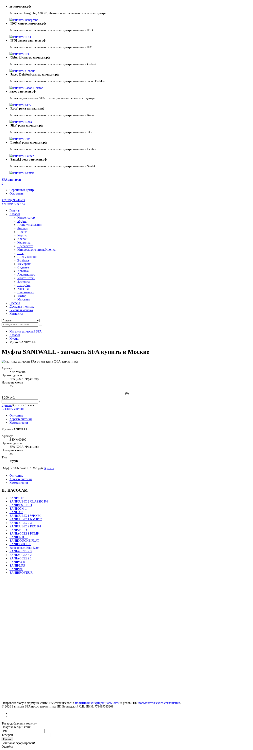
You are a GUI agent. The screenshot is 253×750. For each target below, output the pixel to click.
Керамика (23, 242)
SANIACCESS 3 (20, 551)
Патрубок (23, 285)
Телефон (7, 735)
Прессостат (25, 246)
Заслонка (23, 281)
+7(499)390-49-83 (13, 200)
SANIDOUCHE (20, 544)
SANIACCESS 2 (20, 554)
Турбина (23, 260)
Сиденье (23, 267)
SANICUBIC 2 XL (21, 522)
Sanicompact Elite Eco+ (24, 547)
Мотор (21, 296)
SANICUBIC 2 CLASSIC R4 (28, 501)
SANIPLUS (17, 565)
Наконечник (25, 292)
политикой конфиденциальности (97, 703)
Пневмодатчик (27, 256)
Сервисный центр (21, 190)
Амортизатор (26, 274)
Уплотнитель (26, 278)
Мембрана (24, 263)
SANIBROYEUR (21, 572)
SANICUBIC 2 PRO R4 (25, 526)
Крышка (23, 271)
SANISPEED (18, 530)
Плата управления (29, 224)
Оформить (16, 193)
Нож (20, 253)
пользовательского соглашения (159, 703)
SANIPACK (17, 562)
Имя (4, 730)
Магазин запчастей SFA (25, 331)
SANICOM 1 (18, 508)
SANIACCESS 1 (20, 558)
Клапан (22, 239)
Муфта (21, 221)
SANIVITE (16, 498)
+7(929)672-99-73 (13, 203)
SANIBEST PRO (20, 505)
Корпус (22, 235)
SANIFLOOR (18, 537)
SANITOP (16, 512)
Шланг (22, 231)
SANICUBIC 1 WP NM (25, 515)
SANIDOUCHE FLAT (24, 540)
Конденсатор (26, 217)
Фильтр (22, 228)
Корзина (23, 288)
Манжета (23, 299)
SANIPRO (16, 569)
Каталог (14, 335)
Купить (7, 739)
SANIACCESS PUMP (24, 533)
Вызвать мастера (13, 408)
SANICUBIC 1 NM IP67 (25, 519)
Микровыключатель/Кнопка (36, 249)
